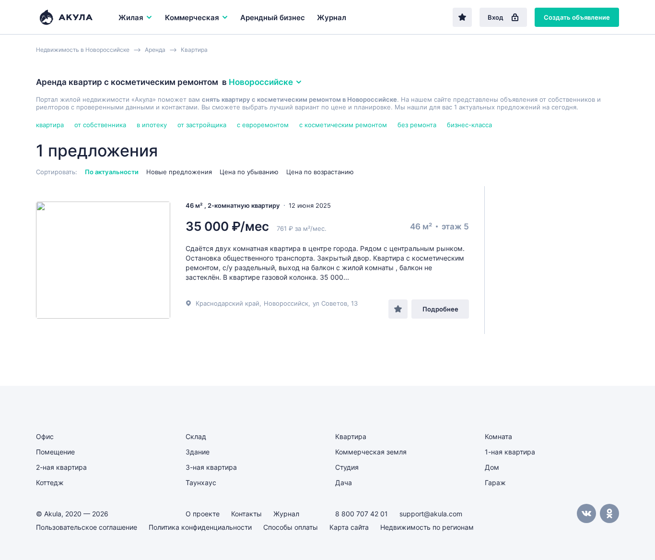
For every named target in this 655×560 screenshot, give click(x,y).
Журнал (331, 17)
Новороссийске (261, 82)
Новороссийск (286, 303)
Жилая (130, 17)
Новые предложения (179, 172)
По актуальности (112, 172)
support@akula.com (430, 514)
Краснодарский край (227, 303)
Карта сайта (349, 527)
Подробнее (440, 309)
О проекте (203, 514)
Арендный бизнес (272, 17)
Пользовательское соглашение (86, 527)
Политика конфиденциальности (200, 527)
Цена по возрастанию (320, 172)
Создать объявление (577, 17)
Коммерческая (192, 17)
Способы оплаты (290, 527)
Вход (495, 17)
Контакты (246, 514)
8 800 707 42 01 (361, 514)
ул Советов (330, 303)
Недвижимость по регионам (427, 527)
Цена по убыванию (249, 172)
